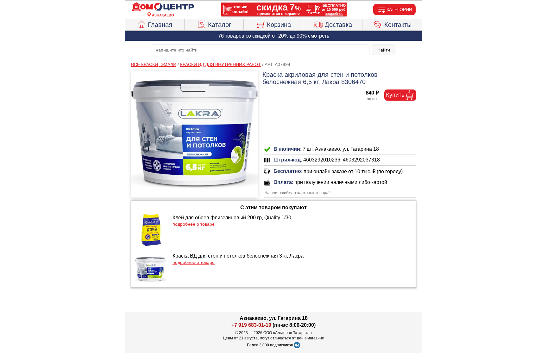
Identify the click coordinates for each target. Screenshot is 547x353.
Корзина (279, 24)
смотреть (318, 36)
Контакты (398, 24)
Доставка (338, 24)
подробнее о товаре (194, 224)
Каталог (219, 24)
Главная (160, 24)
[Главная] (163, 7)
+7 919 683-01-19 (251, 325)
